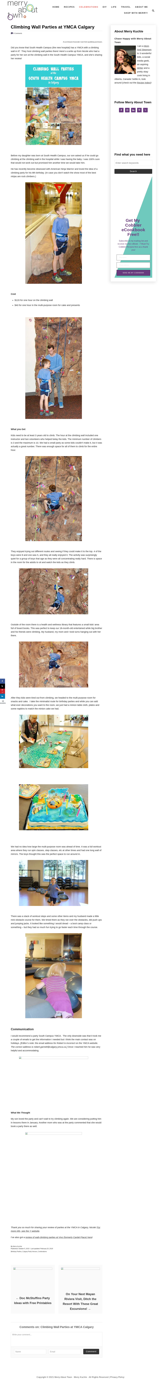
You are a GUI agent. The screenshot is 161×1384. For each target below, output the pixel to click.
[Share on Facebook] (2, 681)
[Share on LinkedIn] (2, 696)
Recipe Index (143, 82)
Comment (91, 1351)
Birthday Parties (16, 1251)
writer (140, 68)
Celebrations (42, 1251)
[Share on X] (2, 686)
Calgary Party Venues (29, 1251)
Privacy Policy (117, 1377)
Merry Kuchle (17, 1246)
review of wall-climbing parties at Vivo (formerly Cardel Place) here (58, 1237)
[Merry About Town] (22, 10)
